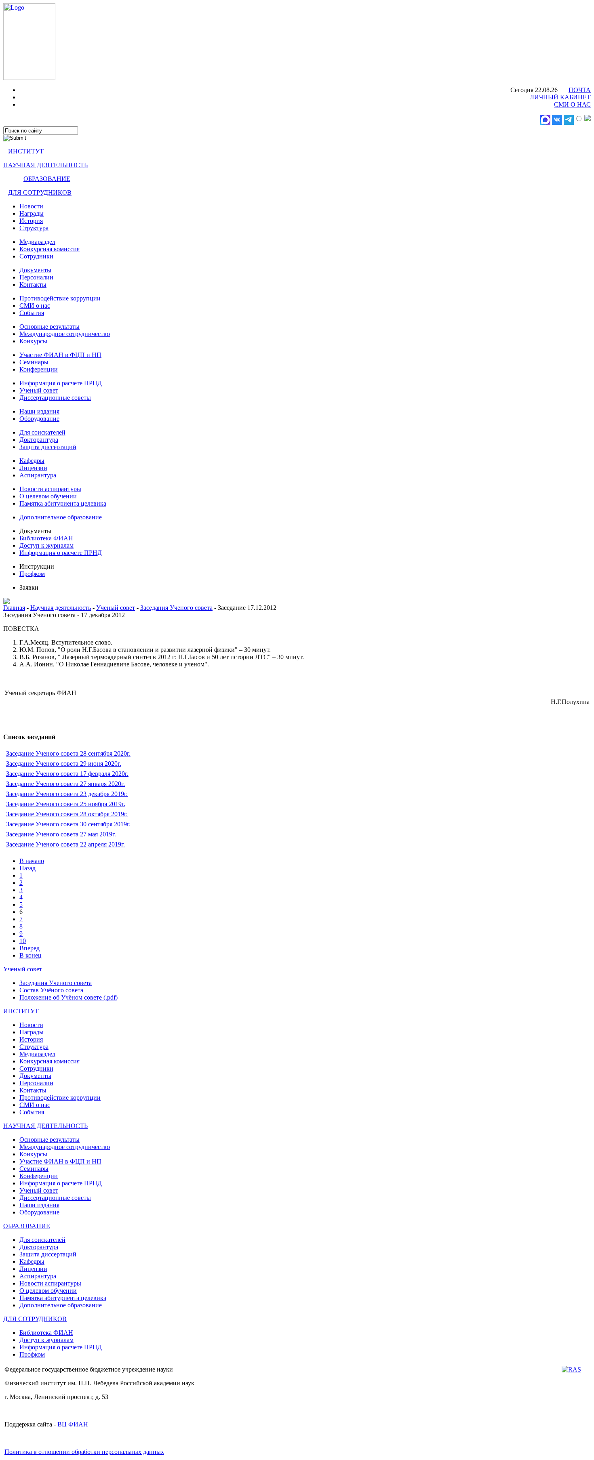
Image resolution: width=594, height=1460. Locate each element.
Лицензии (33, 467)
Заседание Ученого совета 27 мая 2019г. (61, 834)
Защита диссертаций (47, 446)
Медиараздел (37, 241)
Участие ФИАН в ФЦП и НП (60, 354)
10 (22, 940)
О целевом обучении (48, 496)
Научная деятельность (60, 607)
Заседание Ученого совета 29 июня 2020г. (63, 763)
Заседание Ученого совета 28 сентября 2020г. (68, 753)
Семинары (33, 362)
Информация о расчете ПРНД (60, 383)
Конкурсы (33, 341)
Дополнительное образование (60, 517)
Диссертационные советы (55, 397)
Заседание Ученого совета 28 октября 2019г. (67, 814)
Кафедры (31, 460)
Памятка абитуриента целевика (62, 503)
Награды (31, 213)
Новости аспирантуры (50, 488)
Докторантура (38, 439)
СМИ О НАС (572, 104)
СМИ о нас (34, 305)
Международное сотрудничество (64, 333)
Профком (32, 573)
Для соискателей (42, 432)
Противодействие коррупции (60, 298)
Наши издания (39, 411)
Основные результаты (49, 326)
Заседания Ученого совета (176, 607)
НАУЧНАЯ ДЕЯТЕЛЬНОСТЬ (45, 165)
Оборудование (39, 418)
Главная (14, 607)
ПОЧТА (580, 89)
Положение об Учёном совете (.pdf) (68, 997)
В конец (30, 955)
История (31, 220)
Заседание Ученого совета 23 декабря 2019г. (67, 793)
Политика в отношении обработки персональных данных (84, 1451)
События (31, 312)
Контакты (32, 284)
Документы (35, 270)
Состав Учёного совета (51, 990)
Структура (33, 228)
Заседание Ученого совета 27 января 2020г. (65, 783)
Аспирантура (37, 475)
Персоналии (36, 277)
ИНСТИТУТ (26, 151)
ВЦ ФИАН (72, 1424)
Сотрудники (36, 256)
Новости (31, 206)
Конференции (38, 369)
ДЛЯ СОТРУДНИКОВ (40, 192)
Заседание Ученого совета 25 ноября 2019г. (65, 803)
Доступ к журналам (46, 545)
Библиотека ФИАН (46, 538)
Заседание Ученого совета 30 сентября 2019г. (68, 824)
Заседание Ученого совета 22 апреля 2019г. (65, 844)
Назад (27, 868)
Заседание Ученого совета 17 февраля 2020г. (67, 773)
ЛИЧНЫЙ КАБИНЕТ (560, 97)
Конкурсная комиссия (49, 249)
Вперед (29, 948)
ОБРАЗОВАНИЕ (46, 178)
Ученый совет (38, 390)
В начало (31, 860)
